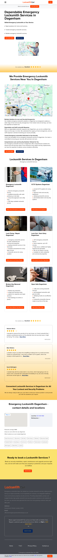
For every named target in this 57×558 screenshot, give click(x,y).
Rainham (37, 438)
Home (11, 546)
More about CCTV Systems (39, 209)
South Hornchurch (9, 438)
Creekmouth (44, 442)
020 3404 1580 (34, 6)
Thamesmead (37, 442)
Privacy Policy (32, 546)
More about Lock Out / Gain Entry (40, 260)
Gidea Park (14, 445)
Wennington (7, 445)
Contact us (45, 546)
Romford (30, 442)
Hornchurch (23, 442)
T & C (20, 546)
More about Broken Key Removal (15, 307)
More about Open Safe (37, 307)
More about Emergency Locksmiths (15, 209)
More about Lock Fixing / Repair (15, 260)
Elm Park (23, 438)
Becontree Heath (44, 438)
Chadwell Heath (8, 442)
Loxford (20, 445)
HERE (35, 555)
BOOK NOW (20, 38)
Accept (49, 556)
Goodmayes (16, 442)
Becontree (17, 438)
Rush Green (30, 438)
